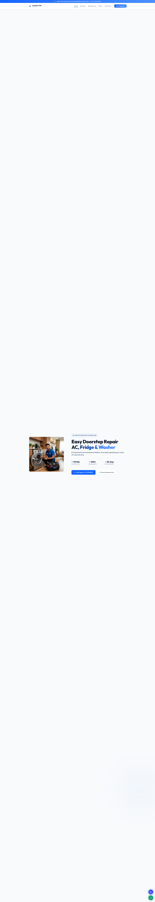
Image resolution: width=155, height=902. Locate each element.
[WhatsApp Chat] (151, 898)
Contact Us (108, 6)
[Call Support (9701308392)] (151, 892)
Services (83, 6)
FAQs (100, 6)
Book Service (92, 6)
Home (76, 6)
